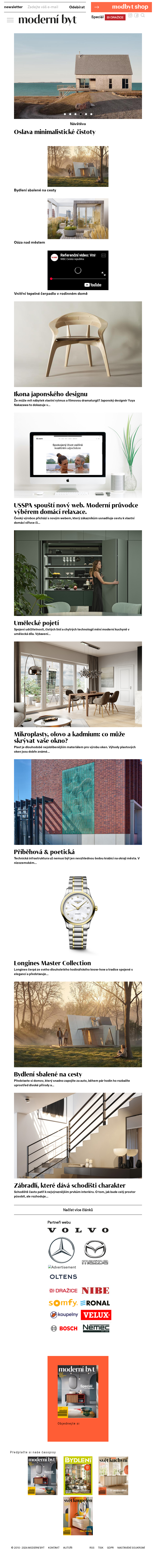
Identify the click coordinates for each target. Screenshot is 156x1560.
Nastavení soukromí (131, 1547)
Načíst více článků (78, 1210)
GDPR (110, 1547)
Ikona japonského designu (51, 394)
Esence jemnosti (36, 132)
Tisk (100, 1547)
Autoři (67, 1547)
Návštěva (78, 124)
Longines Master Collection (52, 963)
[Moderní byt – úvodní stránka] (48, 24)
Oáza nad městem (29, 242)
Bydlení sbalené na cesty (35, 190)
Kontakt (54, 1547)
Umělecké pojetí (36, 623)
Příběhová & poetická (44, 852)
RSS (92, 1547)
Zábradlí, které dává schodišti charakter (70, 1186)
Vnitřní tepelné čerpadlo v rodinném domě (51, 294)
